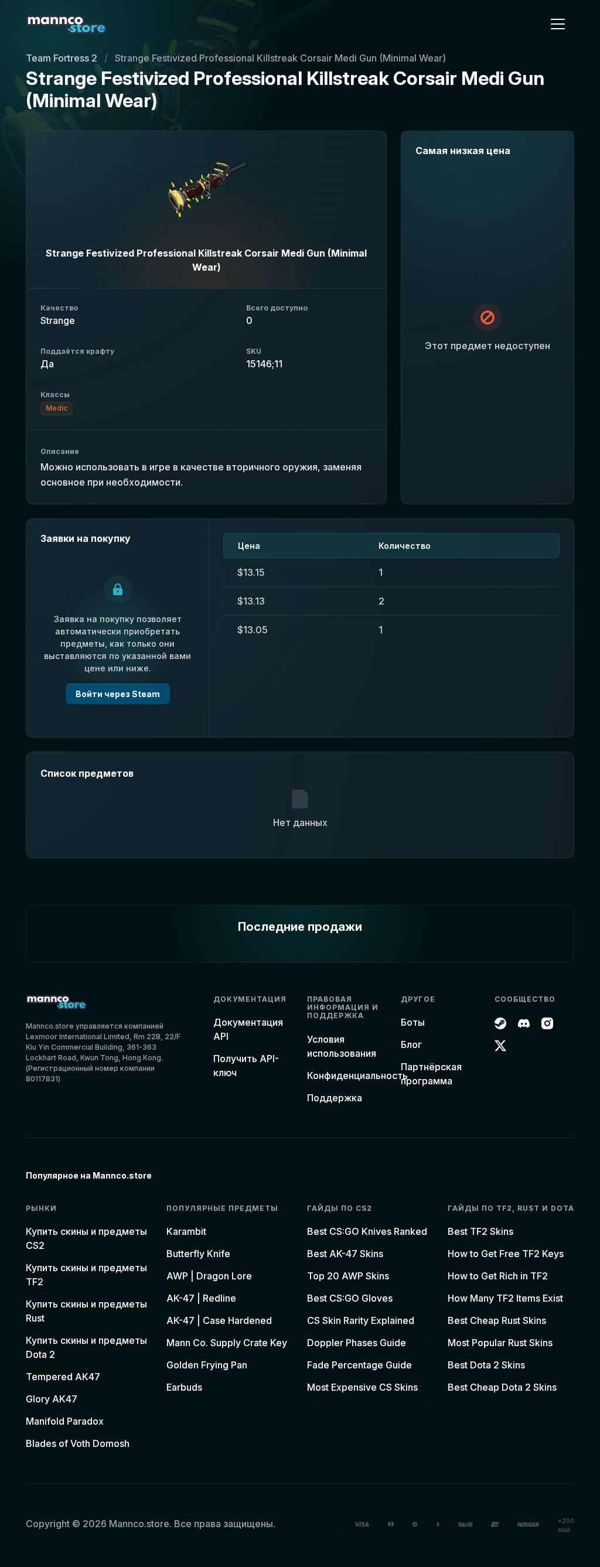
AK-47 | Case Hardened (219, 1320)
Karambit (186, 1231)
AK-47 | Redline (201, 1298)
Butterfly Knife (198, 1253)
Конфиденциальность (357, 1075)
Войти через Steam (118, 694)
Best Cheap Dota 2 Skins (502, 1387)
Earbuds (184, 1387)
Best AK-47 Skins (345, 1253)
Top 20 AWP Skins (348, 1276)
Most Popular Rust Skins (500, 1342)
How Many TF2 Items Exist (505, 1298)
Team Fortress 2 (61, 58)
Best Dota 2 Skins (486, 1365)
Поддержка (334, 1098)
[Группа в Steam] (500, 1022)
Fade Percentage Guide (359, 1365)
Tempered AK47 (63, 1376)
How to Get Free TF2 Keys (506, 1253)
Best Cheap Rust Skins (497, 1320)
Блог (411, 1044)
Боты (413, 1022)
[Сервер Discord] (524, 1022)
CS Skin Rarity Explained (360, 1320)
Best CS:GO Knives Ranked (367, 1231)
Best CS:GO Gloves (350, 1298)
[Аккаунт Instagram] (547, 1022)
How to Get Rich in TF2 (498, 1276)
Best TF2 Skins (480, 1231)
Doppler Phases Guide (356, 1342)
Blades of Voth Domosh (77, 1443)
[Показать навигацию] (557, 24)
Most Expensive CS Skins (362, 1387)
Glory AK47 (51, 1399)
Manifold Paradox (65, 1421)
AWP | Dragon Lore (209, 1276)
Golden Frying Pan (206, 1365)
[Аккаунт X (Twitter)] (500, 1044)
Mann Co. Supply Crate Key (226, 1342)
